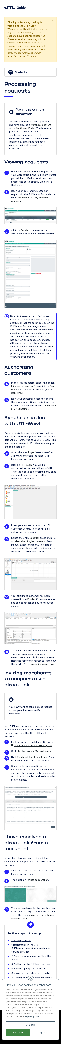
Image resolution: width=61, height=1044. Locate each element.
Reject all (43, 1032)
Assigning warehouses (43, 664)
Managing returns (21, 940)
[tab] (30, 72)
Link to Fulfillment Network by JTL (33, 745)
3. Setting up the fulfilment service (30, 964)
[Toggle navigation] (52, 7)
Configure (30, 1025)
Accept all (18, 1032)
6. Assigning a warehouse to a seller (31, 973)
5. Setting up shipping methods (28, 968)
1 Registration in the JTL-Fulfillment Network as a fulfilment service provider (30, 948)
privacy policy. (34, 1016)
